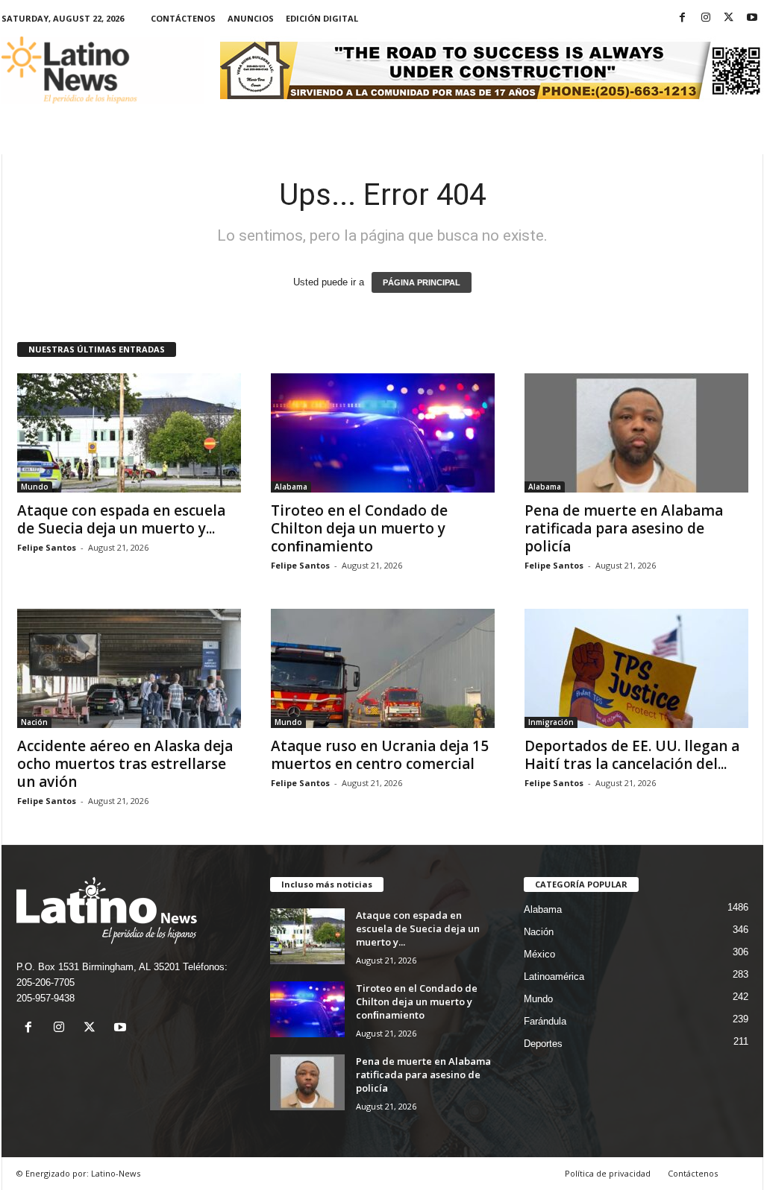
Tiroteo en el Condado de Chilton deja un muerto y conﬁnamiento (359, 528)
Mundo (34, 486)
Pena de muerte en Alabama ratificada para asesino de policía (624, 528)
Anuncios (251, 18)
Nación (34, 722)
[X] (729, 18)
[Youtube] (752, 18)
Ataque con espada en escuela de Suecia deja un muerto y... (121, 519)
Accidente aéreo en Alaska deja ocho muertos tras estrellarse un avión (125, 763)
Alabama (291, 486)
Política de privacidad (608, 1173)
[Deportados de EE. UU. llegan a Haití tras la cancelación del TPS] (636, 668)
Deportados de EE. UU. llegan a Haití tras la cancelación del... (632, 754)
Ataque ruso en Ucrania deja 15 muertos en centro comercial (380, 754)
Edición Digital (322, 18)
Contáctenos (183, 18)
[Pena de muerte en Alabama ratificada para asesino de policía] (636, 433)
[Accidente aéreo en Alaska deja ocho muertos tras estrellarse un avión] (129, 668)
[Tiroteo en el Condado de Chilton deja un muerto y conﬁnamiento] (383, 433)
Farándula (545, 1021)
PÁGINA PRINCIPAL (421, 282)
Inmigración (551, 722)
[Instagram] (706, 18)
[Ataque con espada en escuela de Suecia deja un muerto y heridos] (129, 433)
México (539, 954)
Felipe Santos (46, 547)
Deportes (543, 1043)
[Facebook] (683, 18)
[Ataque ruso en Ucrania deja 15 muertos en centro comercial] (383, 668)
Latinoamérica (554, 976)
